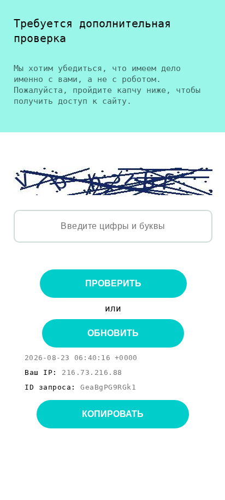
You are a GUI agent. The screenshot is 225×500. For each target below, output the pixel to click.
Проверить (113, 283)
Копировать (113, 414)
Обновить (113, 333)
